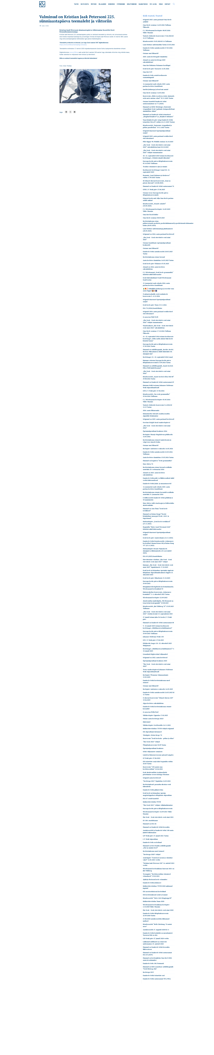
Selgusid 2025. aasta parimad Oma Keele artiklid (157, 21)
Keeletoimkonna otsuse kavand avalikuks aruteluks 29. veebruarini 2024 (157, 468)
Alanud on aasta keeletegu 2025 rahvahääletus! (154, 61)
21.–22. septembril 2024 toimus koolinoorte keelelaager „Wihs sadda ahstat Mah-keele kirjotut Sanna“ (158, 339)
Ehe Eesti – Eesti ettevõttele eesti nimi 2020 (158, 910)
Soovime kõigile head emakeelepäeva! (156, 422)
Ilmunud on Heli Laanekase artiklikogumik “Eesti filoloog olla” (158, 968)
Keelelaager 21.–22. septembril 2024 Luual (158, 357)
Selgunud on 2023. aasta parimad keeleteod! (158, 419)
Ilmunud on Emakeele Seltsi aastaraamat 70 (158, 186)
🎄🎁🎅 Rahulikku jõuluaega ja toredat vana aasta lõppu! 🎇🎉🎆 (158, 290)
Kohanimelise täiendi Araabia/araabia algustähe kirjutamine (156, 415)
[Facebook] (66, 112)
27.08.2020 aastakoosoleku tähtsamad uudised (156, 920)
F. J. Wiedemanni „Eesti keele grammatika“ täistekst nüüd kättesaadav (158, 273)
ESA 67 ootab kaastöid (151, 798)
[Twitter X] (70, 112)
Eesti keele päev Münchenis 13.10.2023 (156, 578)
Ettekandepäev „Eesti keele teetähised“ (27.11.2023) (156, 523)
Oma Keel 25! (147, 72)
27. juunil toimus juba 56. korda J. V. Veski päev (157, 618)
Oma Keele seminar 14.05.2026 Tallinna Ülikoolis (157, 26)
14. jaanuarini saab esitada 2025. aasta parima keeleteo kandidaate (156, 85)
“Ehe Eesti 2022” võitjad (151, 742)
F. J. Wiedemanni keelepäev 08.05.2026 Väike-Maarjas (156, 31)
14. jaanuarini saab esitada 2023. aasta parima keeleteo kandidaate (156, 488)
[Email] (74, 112)
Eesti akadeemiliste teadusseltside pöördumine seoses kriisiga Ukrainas (156, 773)
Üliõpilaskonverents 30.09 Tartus (154, 745)
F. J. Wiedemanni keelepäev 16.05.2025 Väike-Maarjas (156, 210)
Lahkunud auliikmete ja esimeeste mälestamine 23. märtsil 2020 (155, 943)
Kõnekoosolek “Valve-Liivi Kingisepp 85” (157, 898)
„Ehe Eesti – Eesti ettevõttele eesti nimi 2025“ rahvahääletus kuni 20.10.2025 (156, 146)
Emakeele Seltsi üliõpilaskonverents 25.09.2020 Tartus (155, 914)
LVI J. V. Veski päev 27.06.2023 (153, 640)
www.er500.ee (73, 52)
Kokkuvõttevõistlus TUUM (152, 802)
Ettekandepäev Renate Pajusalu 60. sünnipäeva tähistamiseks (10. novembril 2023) (157, 551)
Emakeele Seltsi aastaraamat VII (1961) (157, 979)
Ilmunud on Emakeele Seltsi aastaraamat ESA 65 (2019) (157, 954)
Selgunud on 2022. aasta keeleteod (155, 657)
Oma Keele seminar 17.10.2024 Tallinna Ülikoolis (157, 332)
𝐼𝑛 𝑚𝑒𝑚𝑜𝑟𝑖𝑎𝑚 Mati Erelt (150, 317)
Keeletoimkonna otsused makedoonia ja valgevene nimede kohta (157, 441)
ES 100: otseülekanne (150, 820)
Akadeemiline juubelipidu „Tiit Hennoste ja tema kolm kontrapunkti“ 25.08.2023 (158, 602)
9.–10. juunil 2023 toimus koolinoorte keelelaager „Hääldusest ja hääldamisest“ (157, 627)
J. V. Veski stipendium (150, 839)
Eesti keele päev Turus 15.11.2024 (155, 305)
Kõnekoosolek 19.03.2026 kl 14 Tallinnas (157, 41)
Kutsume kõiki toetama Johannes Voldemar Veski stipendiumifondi (158, 386)
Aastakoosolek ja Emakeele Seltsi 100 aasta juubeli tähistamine (158, 831)
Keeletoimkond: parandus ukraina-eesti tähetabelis (157, 785)
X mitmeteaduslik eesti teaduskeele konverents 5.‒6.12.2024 (155, 295)
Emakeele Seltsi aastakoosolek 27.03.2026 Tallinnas (157, 49)
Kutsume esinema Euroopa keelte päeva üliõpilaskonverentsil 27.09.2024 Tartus (157, 361)
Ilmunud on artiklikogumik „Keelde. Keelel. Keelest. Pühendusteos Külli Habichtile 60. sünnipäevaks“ (158, 352)
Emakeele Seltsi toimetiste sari (154, 975)
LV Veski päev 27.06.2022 (151, 758)
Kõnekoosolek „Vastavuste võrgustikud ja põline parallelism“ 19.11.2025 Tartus (157, 126)
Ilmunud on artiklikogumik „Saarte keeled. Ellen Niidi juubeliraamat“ (158, 367)
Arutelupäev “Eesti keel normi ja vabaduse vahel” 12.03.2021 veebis (158, 859)
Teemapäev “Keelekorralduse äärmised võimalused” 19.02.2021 (157, 875)
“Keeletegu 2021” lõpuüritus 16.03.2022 (157, 781)
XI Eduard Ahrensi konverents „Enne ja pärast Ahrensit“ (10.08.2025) (156, 182)
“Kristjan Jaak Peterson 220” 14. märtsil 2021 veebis (158, 864)
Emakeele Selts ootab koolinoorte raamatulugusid (155, 76)
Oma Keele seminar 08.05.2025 (154, 218)
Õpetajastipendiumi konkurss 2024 (155, 431)
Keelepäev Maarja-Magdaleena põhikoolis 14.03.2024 (158, 436)
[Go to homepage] (42, 4)
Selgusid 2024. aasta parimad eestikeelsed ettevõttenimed (158, 313)
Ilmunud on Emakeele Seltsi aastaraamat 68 (158, 623)
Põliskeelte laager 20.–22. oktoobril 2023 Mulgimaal (157, 644)
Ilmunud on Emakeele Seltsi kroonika (156, 827)
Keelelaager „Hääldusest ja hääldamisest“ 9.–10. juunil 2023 (159, 650)
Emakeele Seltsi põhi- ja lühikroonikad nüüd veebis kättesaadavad (158, 479)
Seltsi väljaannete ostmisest (152, 752)
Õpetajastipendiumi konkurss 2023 (155, 661)
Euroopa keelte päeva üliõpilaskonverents (157, 808)
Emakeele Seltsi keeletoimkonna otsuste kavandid (157, 708)
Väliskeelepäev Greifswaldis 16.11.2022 (157, 725)
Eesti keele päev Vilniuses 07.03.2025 (156, 264)
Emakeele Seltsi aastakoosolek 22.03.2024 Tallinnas (158, 453)
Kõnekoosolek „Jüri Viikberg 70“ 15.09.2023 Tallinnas (158, 607)
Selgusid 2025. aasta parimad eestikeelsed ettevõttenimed (158, 137)
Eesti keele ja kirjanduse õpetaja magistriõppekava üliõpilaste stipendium (157, 794)
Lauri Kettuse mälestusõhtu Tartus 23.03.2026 (159, 45)
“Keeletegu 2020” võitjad (151, 854)
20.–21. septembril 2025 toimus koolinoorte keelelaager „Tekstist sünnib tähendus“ (158, 157)
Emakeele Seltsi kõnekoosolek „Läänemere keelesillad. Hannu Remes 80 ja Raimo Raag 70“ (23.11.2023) (158, 543)
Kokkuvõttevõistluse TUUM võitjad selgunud (158, 728)
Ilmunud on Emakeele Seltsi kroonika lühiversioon (156, 948)
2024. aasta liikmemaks (151, 410)
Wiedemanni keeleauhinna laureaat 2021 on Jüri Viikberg (158, 870)
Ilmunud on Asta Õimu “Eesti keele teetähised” (155, 510)
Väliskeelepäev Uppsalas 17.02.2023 (155, 715)
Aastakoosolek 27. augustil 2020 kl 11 (156, 930)
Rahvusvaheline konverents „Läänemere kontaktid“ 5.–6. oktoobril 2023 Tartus (157, 593)
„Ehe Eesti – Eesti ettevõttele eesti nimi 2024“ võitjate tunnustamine (156, 321)
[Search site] (174, 4)
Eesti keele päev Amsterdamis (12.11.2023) (158, 538)
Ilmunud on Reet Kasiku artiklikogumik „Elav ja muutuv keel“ (157, 847)
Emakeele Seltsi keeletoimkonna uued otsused (156, 681)
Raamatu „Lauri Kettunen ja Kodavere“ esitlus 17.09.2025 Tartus (156, 176)
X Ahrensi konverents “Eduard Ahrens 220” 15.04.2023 (158, 699)
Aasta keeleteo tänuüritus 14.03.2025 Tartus (158, 260)
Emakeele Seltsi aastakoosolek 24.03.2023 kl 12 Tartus (158, 693)
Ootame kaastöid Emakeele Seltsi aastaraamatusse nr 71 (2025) (154, 102)
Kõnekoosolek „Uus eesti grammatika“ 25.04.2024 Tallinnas (156, 395)
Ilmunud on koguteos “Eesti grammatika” (157, 461)
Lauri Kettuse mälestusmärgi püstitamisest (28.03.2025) (158, 230)
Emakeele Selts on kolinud (152, 842)
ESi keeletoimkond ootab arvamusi (155, 895)
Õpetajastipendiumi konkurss (153, 748)
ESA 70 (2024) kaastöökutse (152, 308)
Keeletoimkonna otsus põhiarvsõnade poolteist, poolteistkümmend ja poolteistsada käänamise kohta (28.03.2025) (168, 223)
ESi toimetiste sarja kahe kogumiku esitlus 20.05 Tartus (158, 763)
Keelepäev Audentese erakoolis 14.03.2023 (158, 689)
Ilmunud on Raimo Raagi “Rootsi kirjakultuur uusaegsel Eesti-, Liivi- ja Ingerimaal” (156, 516)
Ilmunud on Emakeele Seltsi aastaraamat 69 (158, 382)
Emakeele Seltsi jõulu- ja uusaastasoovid (157, 483)
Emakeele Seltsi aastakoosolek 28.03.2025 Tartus (158, 253)
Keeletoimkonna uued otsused (153, 851)
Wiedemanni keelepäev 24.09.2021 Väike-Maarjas (157, 813)
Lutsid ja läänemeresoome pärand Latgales (158, 755)
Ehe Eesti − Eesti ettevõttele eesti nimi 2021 (158, 817)
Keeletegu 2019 (148, 972)
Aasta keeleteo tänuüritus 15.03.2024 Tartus (158, 457)
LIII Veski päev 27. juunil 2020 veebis (156, 938)
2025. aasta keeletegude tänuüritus (155, 57)
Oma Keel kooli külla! (150, 215)
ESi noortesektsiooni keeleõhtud (154, 891)
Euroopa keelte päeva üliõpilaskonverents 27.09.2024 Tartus (157, 345)
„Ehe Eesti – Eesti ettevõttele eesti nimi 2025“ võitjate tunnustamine (156, 151)
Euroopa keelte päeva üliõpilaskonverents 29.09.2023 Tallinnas (157, 632)
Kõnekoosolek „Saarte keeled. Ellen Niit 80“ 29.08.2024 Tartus (158, 378)
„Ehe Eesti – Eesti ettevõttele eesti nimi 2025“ (156, 238)
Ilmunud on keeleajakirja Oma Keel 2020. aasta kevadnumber (157, 959)
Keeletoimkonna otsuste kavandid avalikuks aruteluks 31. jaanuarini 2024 (158, 493)
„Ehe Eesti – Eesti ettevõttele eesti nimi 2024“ (156, 372)
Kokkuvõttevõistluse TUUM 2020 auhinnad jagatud (157, 887)
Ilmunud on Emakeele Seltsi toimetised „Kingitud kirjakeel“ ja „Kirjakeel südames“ (158, 116)
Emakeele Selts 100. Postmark (153, 963)
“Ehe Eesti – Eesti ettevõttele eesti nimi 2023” (156, 665)
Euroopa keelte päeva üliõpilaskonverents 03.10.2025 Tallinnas (157, 162)
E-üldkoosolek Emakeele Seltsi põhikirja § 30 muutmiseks (158, 499)
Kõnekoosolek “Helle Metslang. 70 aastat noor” (157, 925)
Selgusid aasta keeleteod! (152, 778)
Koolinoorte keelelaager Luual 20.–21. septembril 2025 (156, 171)
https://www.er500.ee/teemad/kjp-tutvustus (73, 45)
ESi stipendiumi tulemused (152, 732)
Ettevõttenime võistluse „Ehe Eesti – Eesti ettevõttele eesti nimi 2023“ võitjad (157, 561)
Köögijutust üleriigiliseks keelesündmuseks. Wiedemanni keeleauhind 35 (158, 588)
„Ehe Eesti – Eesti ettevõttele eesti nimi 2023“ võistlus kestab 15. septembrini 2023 (158, 613)
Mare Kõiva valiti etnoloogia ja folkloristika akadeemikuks (158, 504)
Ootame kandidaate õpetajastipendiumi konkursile (157, 244)
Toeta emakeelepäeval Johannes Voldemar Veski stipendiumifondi (158, 671)
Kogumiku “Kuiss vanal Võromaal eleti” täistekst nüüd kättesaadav (157, 528)
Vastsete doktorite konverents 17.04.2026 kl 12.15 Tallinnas (158, 37)
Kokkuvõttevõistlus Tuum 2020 (153, 901)
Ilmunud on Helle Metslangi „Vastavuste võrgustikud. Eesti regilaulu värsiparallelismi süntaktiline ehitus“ (159, 109)
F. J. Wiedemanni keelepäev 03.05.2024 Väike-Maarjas (156, 401)
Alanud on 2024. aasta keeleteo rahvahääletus (154, 268)
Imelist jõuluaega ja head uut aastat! (155, 89)
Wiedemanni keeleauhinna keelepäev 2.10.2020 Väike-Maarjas (156, 906)
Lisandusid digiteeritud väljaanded (155, 654)
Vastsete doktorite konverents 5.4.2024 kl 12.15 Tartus (157, 406)
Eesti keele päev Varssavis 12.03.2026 (156, 69)
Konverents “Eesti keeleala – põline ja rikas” (158, 738)
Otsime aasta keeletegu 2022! (153, 719)
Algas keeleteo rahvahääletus (153, 703)
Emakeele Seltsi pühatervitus (153, 790)
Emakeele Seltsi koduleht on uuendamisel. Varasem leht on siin (158, 934)
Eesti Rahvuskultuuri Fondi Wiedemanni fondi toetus (157, 279)
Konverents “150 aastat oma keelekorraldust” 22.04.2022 (153, 768)
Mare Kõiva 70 (148, 464)
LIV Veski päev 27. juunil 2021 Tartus (156, 836)
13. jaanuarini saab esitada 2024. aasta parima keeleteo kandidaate (156, 284)
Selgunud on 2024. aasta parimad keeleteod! (158, 234)
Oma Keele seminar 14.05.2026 (154, 93)
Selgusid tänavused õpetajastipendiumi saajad (156, 132)
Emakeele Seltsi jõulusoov (152, 883)
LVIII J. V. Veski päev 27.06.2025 (154, 189)
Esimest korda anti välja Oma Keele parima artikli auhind (158, 199)
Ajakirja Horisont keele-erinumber (155, 879)
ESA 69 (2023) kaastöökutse (152, 556)
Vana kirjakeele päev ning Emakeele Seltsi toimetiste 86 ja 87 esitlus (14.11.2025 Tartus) (159, 121)
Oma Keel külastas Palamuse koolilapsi (156, 65)
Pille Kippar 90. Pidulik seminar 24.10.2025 (158, 142)
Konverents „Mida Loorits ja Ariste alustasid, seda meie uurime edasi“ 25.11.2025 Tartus (158, 97)
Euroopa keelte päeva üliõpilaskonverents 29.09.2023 (157, 582)
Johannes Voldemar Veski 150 (153, 637)
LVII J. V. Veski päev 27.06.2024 (153, 391)
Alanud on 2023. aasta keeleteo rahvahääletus (154, 474)
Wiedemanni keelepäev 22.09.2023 (155, 598)
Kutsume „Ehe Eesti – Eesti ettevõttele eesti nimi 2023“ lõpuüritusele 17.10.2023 (158, 566)
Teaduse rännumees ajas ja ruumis (155, 167)
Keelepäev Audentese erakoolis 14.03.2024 (158, 449)
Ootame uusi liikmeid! (150, 53)
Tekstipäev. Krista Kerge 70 (152, 735)
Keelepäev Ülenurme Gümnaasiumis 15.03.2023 (155, 676)
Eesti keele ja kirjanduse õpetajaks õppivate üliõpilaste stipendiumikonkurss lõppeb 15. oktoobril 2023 (158, 572)
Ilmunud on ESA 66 (149, 824)
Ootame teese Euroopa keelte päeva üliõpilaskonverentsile (155, 194)
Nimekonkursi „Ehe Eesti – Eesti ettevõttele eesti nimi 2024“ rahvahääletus (158, 327)
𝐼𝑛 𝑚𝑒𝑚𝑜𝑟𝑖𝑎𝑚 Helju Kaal (150, 712)
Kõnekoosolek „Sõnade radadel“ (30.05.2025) (154, 205)
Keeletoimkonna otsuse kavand (154, 257)
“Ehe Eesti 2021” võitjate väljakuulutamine (158, 805)
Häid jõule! (147, 722)
